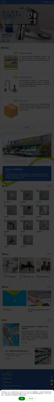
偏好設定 (31, 398)
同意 (22, 398)
